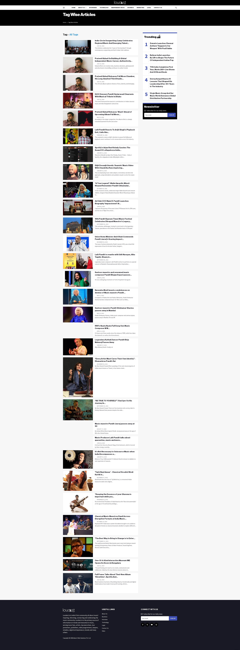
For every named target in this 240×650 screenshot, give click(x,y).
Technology (104, 7)
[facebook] (143, 625)
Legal (149, 7)
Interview (105, 619)
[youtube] (152, 625)
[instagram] (156, 625)
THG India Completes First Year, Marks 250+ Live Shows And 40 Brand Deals (162, 69)
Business (131, 7)
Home (73, 7)
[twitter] (147, 625)
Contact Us (158, 7)
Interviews (93, 7)
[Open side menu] (64, 8)
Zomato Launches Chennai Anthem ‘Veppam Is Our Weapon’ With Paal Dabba (161, 46)
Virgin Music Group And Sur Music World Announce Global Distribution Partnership (163, 95)
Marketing (140, 7)
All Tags (73, 34)
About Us (81, 7)
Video (103, 631)
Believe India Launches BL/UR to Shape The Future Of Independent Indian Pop (162, 57)
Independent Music (118, 7)
